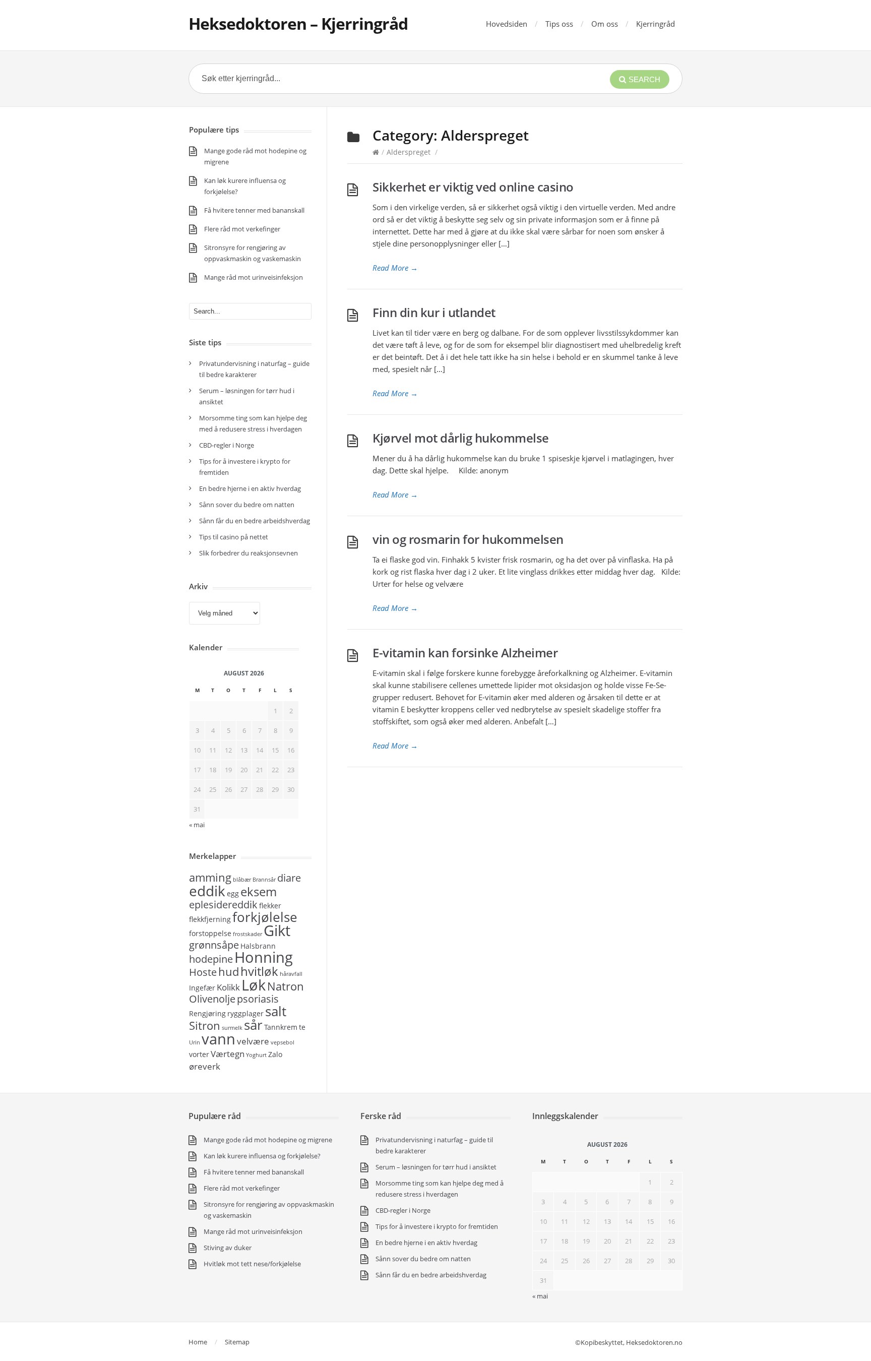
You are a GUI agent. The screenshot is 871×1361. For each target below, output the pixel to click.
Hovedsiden (506, 24)
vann (218, 1039)
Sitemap (237, 1341)
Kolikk (228, 987)
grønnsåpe (214, 945)
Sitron (204, 1025)
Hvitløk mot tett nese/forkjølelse (252, 1263)
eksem (258, 891)
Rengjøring (207, 1013)
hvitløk (259, 971)
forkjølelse (264, 917)
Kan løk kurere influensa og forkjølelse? (262, 1155)
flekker (270, 905)
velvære (253, 1041)
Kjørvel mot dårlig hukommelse (460, 437)
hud (228, 971)
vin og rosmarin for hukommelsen (468, 539)
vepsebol (282, 1042)
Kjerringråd (655, 24)
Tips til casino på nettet (233, 536)
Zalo (275, 1054)
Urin (194, 1042)
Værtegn (227, 1053)
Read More (395, 268)
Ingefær (202, 988)
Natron (285, 986)
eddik (207, 890)
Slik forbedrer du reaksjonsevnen (248, 553)
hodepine (211, 959)
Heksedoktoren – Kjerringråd (298, 23)
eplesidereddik (223, 904)
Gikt (277, 930)
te (302, 1027)
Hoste (203, 972)
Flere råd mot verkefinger (242, 228)
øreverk (204, 1066)
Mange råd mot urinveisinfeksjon (253, 277)
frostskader (247, 934)
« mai (540, 1296)
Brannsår (264, 879)
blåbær (242, 879)
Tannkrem (280, 1027)
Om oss (604, 24)
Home (198, 1341)
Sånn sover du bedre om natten (246, 504)
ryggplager (245, 1013)
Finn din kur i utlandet (433, 312)
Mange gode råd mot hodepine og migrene (268, 1139)
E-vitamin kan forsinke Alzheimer (464, 652)
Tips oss (559, 24)
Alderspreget (408, 152)
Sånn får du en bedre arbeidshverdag (254, 520)
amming (210, 877)
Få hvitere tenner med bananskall (254, 210)
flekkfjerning (210, 919)
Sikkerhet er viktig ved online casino (473, 186)
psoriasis (258, 999)
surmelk (232, 1027)
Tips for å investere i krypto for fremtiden (437, 1226)
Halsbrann (258, 946)
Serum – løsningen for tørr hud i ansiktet (436, 1166)
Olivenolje (212, 999)
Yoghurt (256, 1055)
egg (233, 893)
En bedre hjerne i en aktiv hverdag (250, 488)
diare (289, 878)
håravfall (291, 973)
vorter (199, 1054)
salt (275, 1011)
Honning (263, 957)
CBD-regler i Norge (227, 445)
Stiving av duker (228, 1247)
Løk (253, 985)
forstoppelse (210, 933)
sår (253, 1025)
